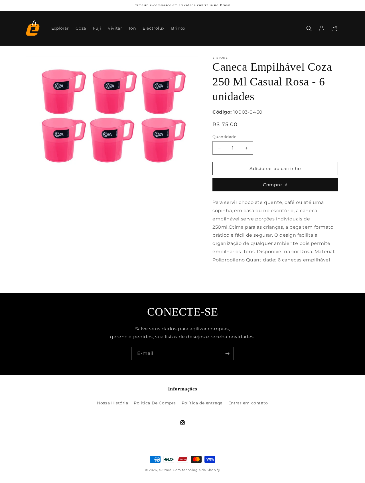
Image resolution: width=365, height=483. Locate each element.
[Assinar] (227, 353)
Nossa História (112, 403)
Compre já (275, 184)
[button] (309, 28)
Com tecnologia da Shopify (196, 470)
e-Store (165, 470)
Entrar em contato (248, 403)
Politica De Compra (155, 403)
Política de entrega (202, 403)
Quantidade (224, 136)
